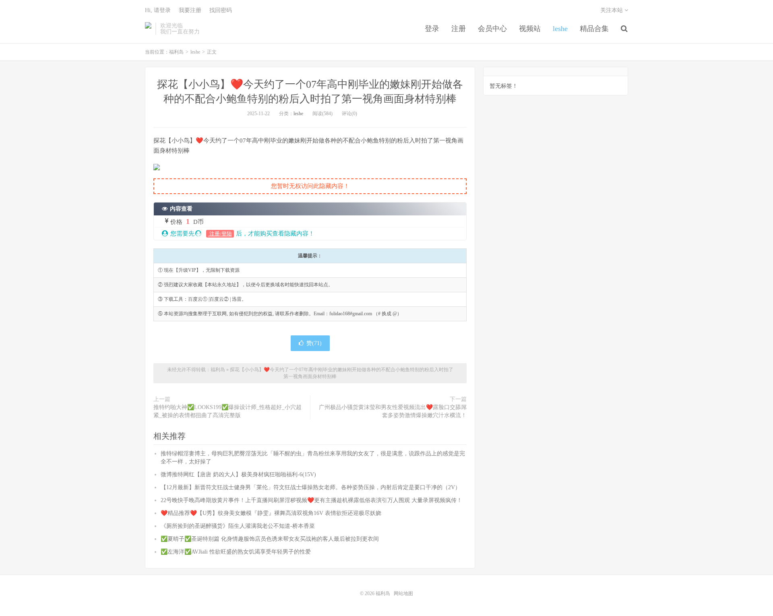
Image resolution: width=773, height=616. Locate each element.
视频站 (530, 29)
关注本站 (612, 10)
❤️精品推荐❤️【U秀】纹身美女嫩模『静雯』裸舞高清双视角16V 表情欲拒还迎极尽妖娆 (271, 513)
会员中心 (492, 29)
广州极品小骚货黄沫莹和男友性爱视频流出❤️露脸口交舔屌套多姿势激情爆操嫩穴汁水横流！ (393, 411)
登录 (432, 29)
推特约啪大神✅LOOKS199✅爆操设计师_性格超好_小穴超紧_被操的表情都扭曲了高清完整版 (227, 411)
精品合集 (594, 29)
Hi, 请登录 (158, 10)
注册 (458, 29)
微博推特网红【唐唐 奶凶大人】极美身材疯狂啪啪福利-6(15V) (238, 474)
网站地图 (403, 593)
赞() (314, 343)
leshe (560, 29)
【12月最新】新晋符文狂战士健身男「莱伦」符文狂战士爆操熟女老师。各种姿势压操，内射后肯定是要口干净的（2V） (311, 487)
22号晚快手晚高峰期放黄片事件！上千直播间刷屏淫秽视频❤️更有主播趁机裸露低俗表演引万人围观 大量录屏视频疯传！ (311, 500)
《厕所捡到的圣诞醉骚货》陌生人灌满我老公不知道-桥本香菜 (238, 526)
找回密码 (220, 10)
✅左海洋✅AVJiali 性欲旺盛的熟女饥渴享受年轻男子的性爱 (236, 552)
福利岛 (148, 28)
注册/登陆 (220, 234)
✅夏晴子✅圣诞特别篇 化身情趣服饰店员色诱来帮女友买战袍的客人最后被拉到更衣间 (270, 539)
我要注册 (190, 10)
